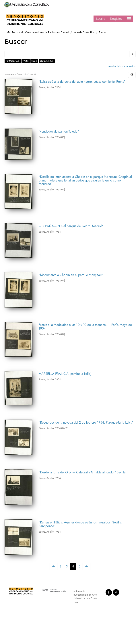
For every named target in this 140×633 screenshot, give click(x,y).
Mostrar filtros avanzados (121, 66)
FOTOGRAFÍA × (13, 61)
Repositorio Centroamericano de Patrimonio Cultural (40, 32)
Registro (116, 19)
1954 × (26, 61)
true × (34, 61)
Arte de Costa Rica (84, 32)
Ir (132, 54)
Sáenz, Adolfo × (47, 61)
